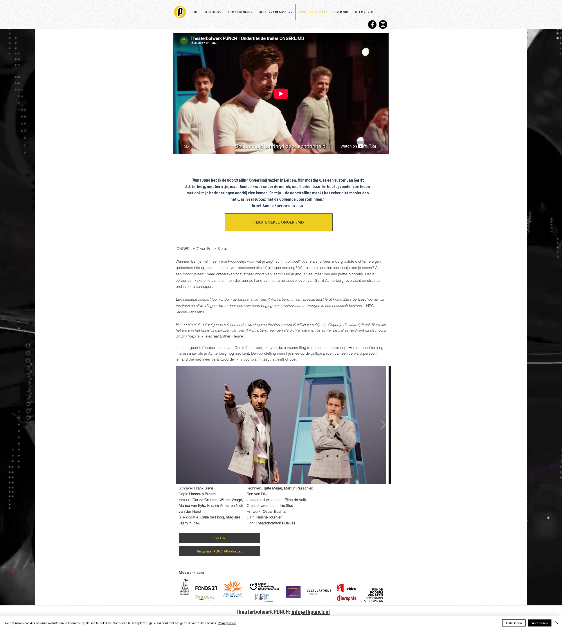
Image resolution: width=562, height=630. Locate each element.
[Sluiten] (556, 622)
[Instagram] (383, 24)
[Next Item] (383, 425)
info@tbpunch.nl (310, 611)
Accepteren (540, 623)
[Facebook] (372, 24)
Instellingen (514, 623)
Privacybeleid (227, 623)
